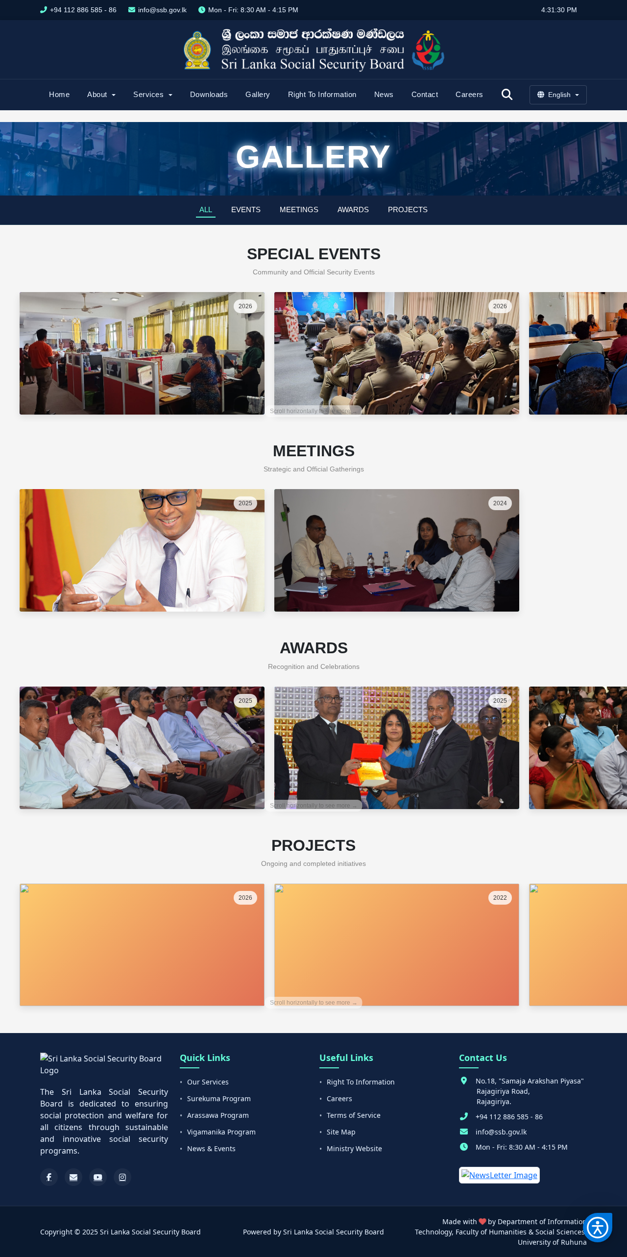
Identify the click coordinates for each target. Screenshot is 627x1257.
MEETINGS (299, 209)
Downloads (209, 94)
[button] (597, 1227)
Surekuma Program (219, 1098)
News (384, 94)
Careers (469, 94)
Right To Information (322, 94)
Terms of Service (354, 1115)
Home (59, 94)
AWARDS (353, 209)
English (559, 95)
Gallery (257, 94)
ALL (205, 209)
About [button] (98, 94)
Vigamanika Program (221, 1131)
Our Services (208, 1081)
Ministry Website (354, 1148)
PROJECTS (408, 209)
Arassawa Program (218, 1115)
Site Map (341, 1131)
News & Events (211, 1148)
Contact (424, 94)
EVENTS (246, 209)
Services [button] (149, 94)
